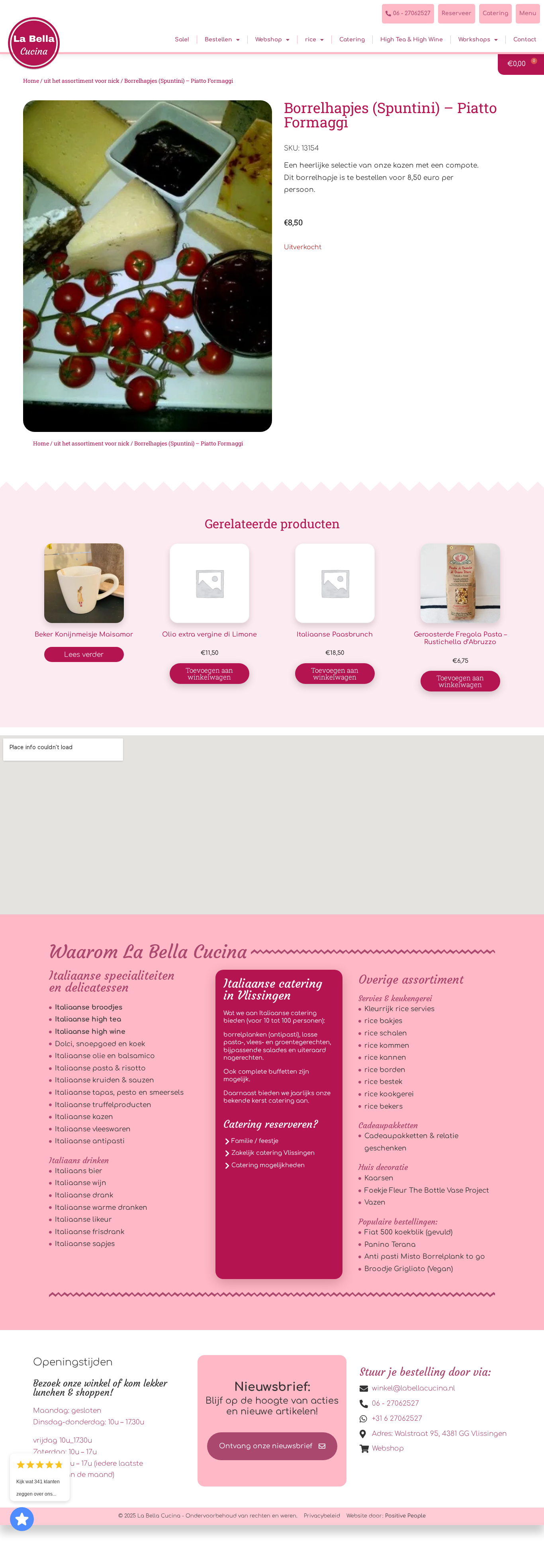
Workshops (474, 40)
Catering (352, 40)
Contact (524, 40)
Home (31, 80)
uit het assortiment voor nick (81, 80)
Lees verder (84, 654)
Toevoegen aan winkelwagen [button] (209, 674)
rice (310, 40)
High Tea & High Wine (411, 40)
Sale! (182, 40)
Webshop (268, 40)
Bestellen (218, 40)
